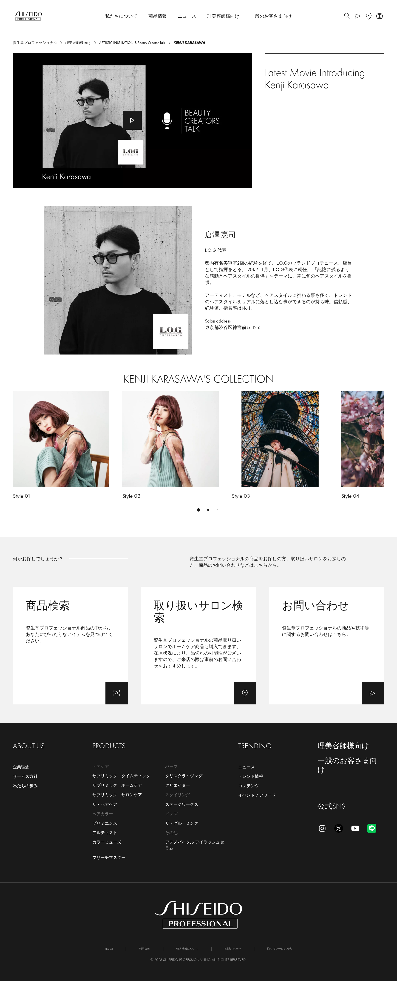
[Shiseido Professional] (27, 16)
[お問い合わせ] (326, 645)
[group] (198, 454)
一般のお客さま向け (347, 765)
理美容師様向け (343, 746)
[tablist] (198, 510)
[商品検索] (70, 645)
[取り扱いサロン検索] (198, 645)
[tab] (198, 510)
